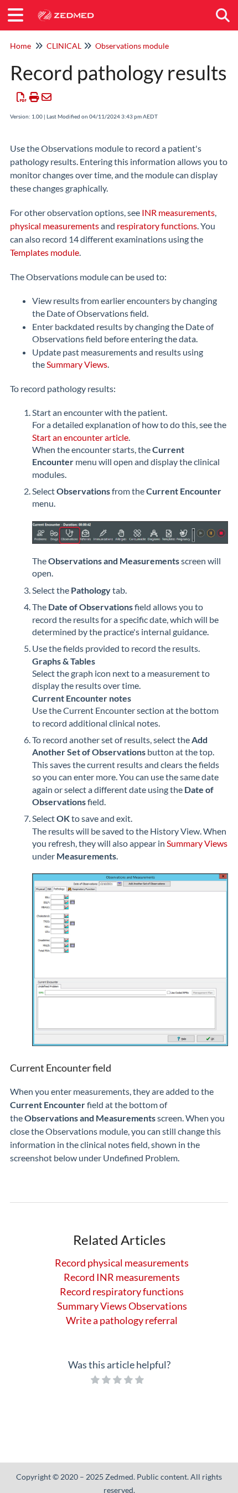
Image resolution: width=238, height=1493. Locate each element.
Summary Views (76, 364)
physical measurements (54, 225)
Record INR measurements (122, 1277)
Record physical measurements (122, 1263)
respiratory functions (157, 225)
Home (20, 45)
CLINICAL (63, 45)
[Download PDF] (21, 97)
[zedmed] (65, 9)
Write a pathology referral (122, 1320)
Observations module (132, 45)
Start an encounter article (80, 437)
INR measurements (178, 212)
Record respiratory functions (122, 1291)
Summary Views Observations (122, 1306)
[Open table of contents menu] (19, 13)
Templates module (44, 252)
